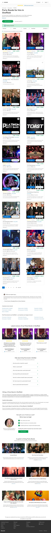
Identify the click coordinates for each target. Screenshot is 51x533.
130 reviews (33, 51)
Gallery (15, 526)
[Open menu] (3, 2)
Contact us (3, 528)
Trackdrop (40, 530)
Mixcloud (45, 530)
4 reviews (28, 163)
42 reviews (9, 276)
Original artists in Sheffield (23, 308)
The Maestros (10, 348)
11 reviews (9, 77)
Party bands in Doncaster (38, 317)
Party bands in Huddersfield (23, 318)
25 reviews (33, 135)
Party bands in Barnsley (22, 317)
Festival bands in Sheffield (6, 310)
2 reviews (8, 191)
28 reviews (9, 51)
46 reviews (9, 248)
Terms (2, 525)
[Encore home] (6, 2)
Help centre (3, 523)
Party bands (10, 7)
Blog (14, 528)
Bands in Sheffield (5, 311)
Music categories (17, 525)
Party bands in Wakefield (6, 318)
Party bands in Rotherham (6, 317)
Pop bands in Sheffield (38, 308)
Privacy (2, 526)
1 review (28, 190)
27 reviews (33, 248)
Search (39, 2)
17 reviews (33, 107)
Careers (27, 525)
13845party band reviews (28, 5)
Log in (46, 2)
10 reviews (33, 79)
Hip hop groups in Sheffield (23, 310)
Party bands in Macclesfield (39, 318)
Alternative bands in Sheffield (7, 308)
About (27, 523)
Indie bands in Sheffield (38, 310)
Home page (4, 7)
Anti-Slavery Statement (30, 526)
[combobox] (7, 28)
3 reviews (8, 107)
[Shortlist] (42, 2)
